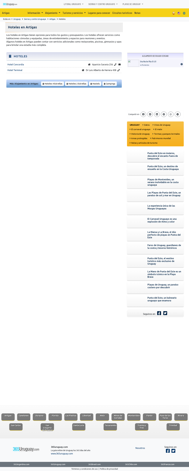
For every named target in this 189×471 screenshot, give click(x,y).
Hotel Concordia (15, 64)
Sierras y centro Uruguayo (35, 19)
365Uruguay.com (58, 464)
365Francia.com (167, 464)
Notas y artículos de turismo (144, 143)
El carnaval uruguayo (140, 129)
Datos (147, 125)
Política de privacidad (109, 469)
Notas (137, 12)
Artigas (6, 12)
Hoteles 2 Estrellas (77, 83)
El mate (158, 129)
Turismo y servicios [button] (73, 12)
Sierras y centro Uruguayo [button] (102, 4)
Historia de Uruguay (140, 134)
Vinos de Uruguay (162, 125)
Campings (110, 83)
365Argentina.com (21, 464)
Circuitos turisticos (122, 12)
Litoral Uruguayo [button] (72, 4)
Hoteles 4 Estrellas (53, 83)
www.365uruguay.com (62, 453)
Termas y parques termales (167, 134)
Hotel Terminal (14, 70)
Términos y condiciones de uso (84, 469)
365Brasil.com (94, 464)
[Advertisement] (155, 88)
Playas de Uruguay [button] (132, 4)
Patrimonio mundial (161, 138)
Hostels (96, 83)
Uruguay (17, 19)
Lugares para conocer (99, 12)
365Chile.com (131, 464)
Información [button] (34, 12)
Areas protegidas (139, 138)
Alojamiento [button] (51, 12)
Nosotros (140, 448)
